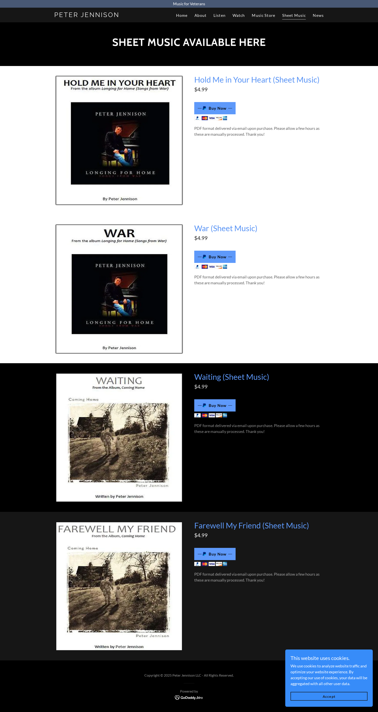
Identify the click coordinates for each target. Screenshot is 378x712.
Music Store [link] (263, 15)
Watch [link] (239, 15)
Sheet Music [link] (294, 15)
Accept (329, 696)
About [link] (200, 15)
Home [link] (182, 15)
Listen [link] (220, 15)
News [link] (318, 15)
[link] (101, 15)
